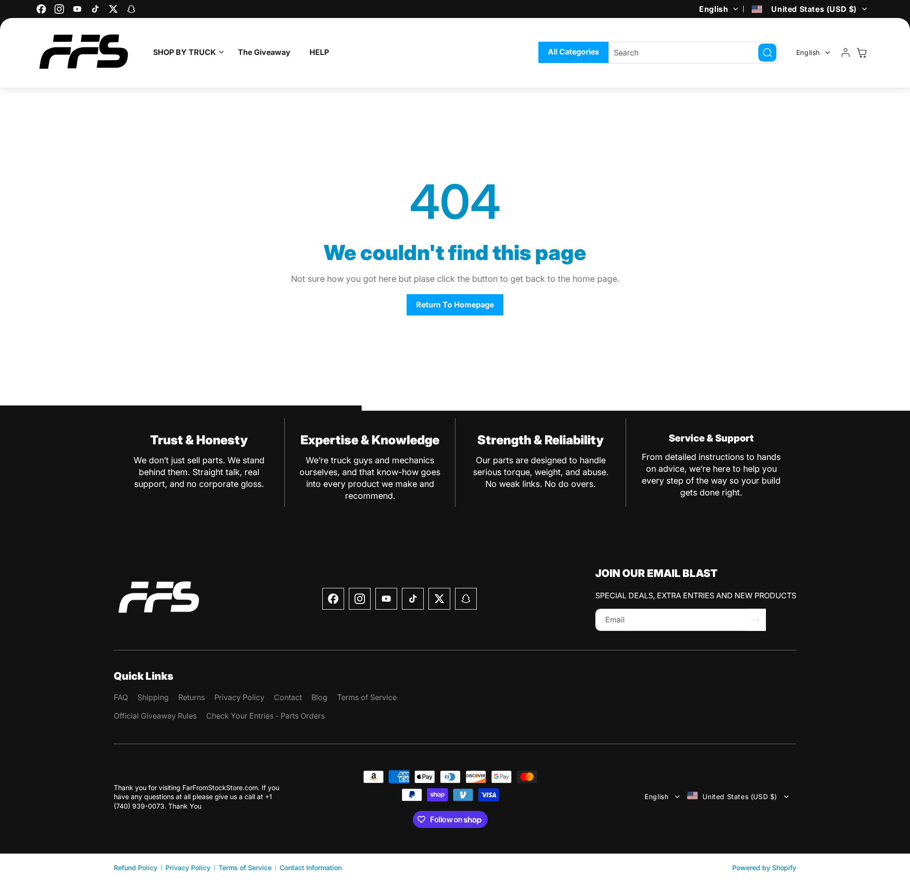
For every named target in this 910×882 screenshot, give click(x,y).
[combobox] (689, 52)
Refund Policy (135, 868)
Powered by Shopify (764, 868)
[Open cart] (861, 52)
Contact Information (311, 868)
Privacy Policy (187, 868)
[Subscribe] (755, 620)
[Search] (767, 53)
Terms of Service (245, 868)
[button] (186, 52)
